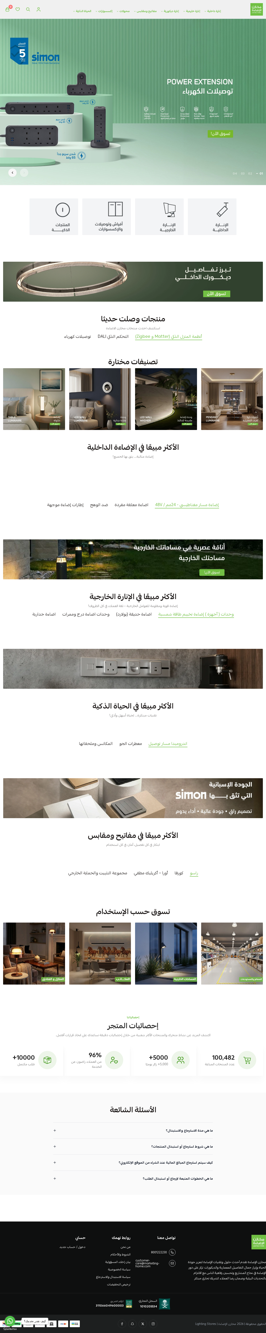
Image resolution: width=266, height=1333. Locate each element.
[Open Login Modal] (38, 9)
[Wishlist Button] (18, 9)
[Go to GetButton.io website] (10, 1329)
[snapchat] (132, 1324)
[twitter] (143, 1324)
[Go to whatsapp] (10, 1321)
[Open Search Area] (28, 9)
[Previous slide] (24, 172)
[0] (7, 9)
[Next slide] (12, 172)
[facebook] (122, 1324)
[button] (261, 173)
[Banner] (232, 399)
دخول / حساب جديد (72, 1247)
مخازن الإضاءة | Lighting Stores (215, 1324)
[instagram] (153, 1324)
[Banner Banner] (133, 282)
